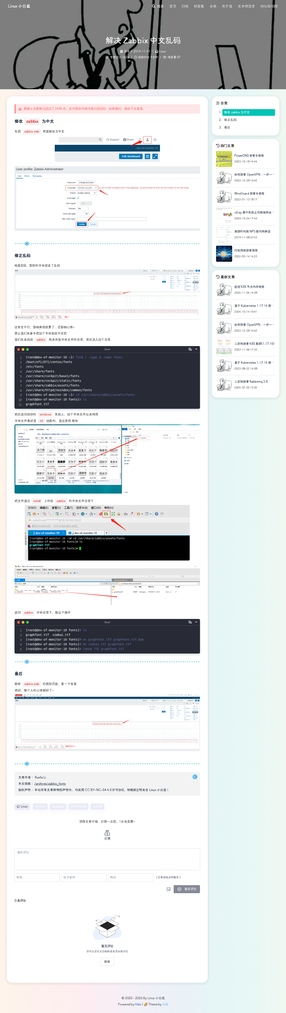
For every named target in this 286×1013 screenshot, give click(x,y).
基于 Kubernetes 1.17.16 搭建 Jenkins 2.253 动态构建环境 (254, 363)
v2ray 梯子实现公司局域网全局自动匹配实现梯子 (254, 213)
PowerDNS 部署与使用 (249, 156)
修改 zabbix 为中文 (237, 112)
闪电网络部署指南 (246, 250)
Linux (162, 51)
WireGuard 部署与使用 (249, 193)
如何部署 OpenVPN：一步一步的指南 (254, 175)
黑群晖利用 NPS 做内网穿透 (252, 231)
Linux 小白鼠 (19, 6)
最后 (227, 127)
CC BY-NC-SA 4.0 (98, 790)
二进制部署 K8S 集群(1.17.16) (254, 344)
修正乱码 (230, 120)
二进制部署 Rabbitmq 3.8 (251, 382)
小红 (165, 1004)
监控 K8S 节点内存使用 (249, 287)
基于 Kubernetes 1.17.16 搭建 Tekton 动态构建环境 (254, 306)
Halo (138, 1004)
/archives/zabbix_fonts (50, 784)
